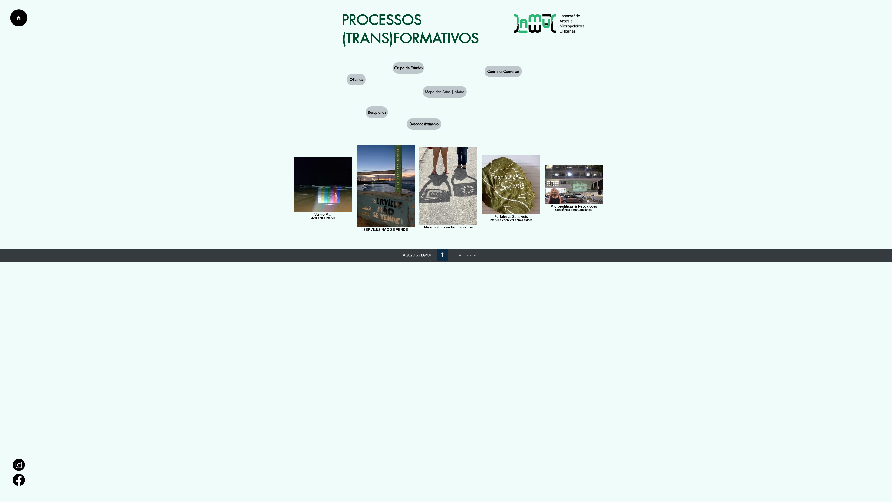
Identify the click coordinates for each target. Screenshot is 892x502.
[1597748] (19, 465)
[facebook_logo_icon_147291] (19, 480)
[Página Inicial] (18, 17)
